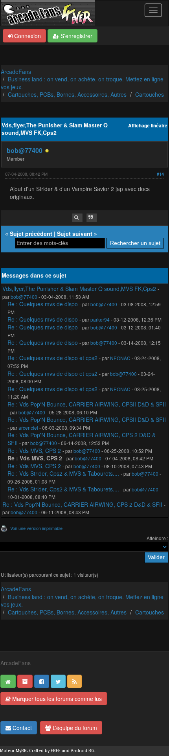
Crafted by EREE (45, 750)
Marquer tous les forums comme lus (56, 699)
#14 (160, 174)
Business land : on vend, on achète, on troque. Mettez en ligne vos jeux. (82, 83)
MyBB (21, 750)
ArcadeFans (16, 71)
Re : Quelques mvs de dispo (42, 304)
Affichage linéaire (147, 125)
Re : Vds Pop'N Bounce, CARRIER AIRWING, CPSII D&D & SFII (86, 404)
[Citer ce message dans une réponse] (91, 217)
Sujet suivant (74, 233)
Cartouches (149, 94)
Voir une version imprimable (36, 528)
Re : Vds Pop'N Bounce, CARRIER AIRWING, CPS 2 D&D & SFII (81, 439)
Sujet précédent (31, 233)
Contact (21, 728)
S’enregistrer (75, 36)
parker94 (100, 319)
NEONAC (120, 358)
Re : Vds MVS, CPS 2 (34, 450)
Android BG (82, 750)
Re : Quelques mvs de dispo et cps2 (52, 358)
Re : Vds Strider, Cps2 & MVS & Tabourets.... (63, 473)
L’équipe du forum (74, 728)
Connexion (27, 36)
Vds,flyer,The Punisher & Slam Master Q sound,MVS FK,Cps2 (79, 288)
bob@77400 (24, 150)
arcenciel (28, 427)
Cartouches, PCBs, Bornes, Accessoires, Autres (67, 94)
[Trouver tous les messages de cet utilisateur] (77, 217)
